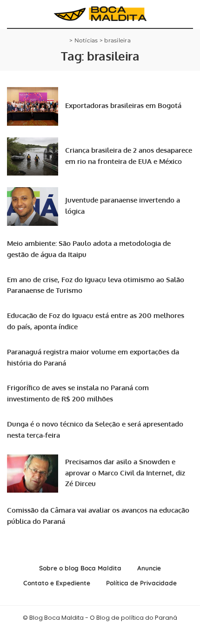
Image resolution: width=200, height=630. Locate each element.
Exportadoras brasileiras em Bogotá (123, 105)
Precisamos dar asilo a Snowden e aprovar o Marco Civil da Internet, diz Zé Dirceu (125, 472)
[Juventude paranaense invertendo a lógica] (32, 206)
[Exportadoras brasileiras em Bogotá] (32, 106)
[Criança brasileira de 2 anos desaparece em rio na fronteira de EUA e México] (32, 156)
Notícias (86, 40)
